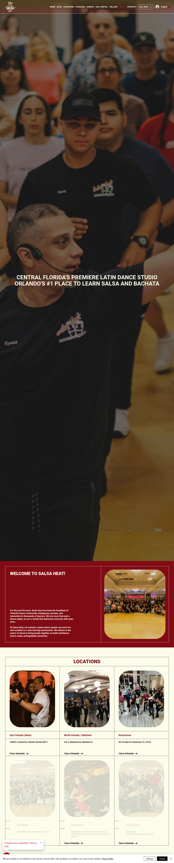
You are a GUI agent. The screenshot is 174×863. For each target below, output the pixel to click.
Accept (162, 858)
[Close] (170, 858)
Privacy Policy (107, 858)
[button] (168, 7)
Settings (149, 858)
